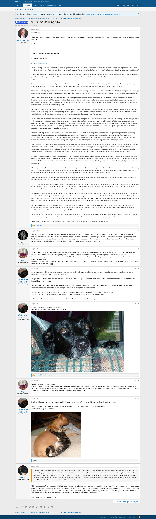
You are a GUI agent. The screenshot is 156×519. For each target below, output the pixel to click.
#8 (138, 466)
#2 (138, 231)
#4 (138, 268)
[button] (43, 5)
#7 (138, 398)
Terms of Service (112, 517)
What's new (38, 5)
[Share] (135, 29)
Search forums (28, 9)
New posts (18, 9)
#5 (138, 304)
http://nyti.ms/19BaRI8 (41, 63)
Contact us (101, 517)
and (39, 225)
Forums (28, 5)
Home (19, 5)
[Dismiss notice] (138, 14)
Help (60, 5)
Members (50, 5)
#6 (138, 380)
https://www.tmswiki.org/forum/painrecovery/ (103, 14)
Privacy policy (123, 517)
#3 (138, 249)
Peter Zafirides (21, 25)
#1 (138, 29)
